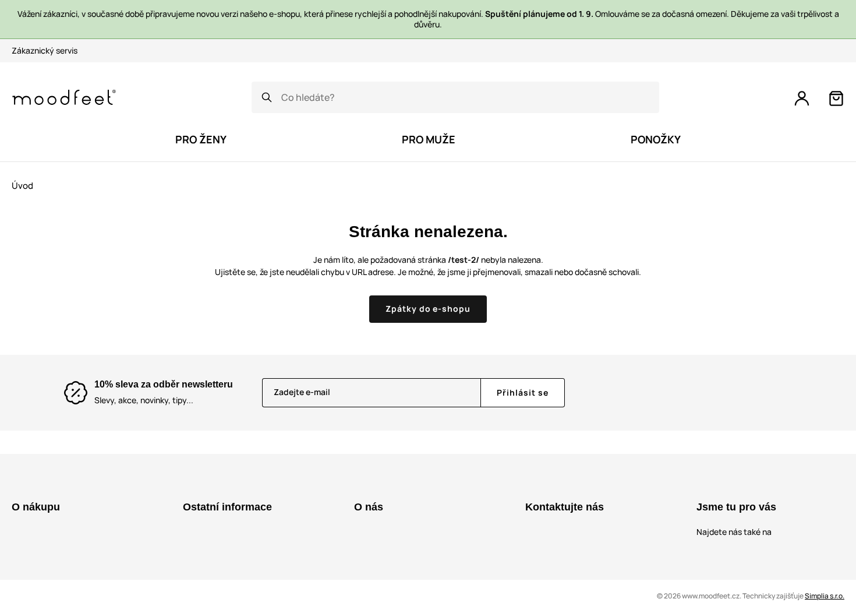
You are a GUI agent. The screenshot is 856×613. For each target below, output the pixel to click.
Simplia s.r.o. (824, 596)
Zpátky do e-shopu (428, 308)
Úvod (22, 185)
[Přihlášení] (802, 98)
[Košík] (836, 98)
